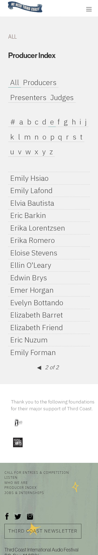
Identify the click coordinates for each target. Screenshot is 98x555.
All (14, 82)
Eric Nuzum (29, 340)
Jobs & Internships (24, 492)
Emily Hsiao (29, 178)
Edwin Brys (28, 278)
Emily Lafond (31, 190)
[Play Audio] (64, 8)
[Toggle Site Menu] (89, 9)
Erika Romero (32, 240)
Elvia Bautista (32, 203)
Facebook (7, 513)
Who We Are (16, 482)
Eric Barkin (28, 215)
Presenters (28, 97)
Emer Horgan (32, 290)
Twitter (17, 513)
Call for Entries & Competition (36, 472)
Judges (62, 97)
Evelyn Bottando (36, 302)
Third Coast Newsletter (42, 531)
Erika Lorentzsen (37, 228)
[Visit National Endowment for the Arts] (17, 448)
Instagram (30, 513)
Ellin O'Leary (30, 265)
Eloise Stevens (33, 253)
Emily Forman (33, 352)
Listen (10, 477)
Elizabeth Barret (36, 315)
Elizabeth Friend (36, 327)
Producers (40, 82)
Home (6, 2)
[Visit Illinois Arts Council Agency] (18, 428)
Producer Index (20, 487)
